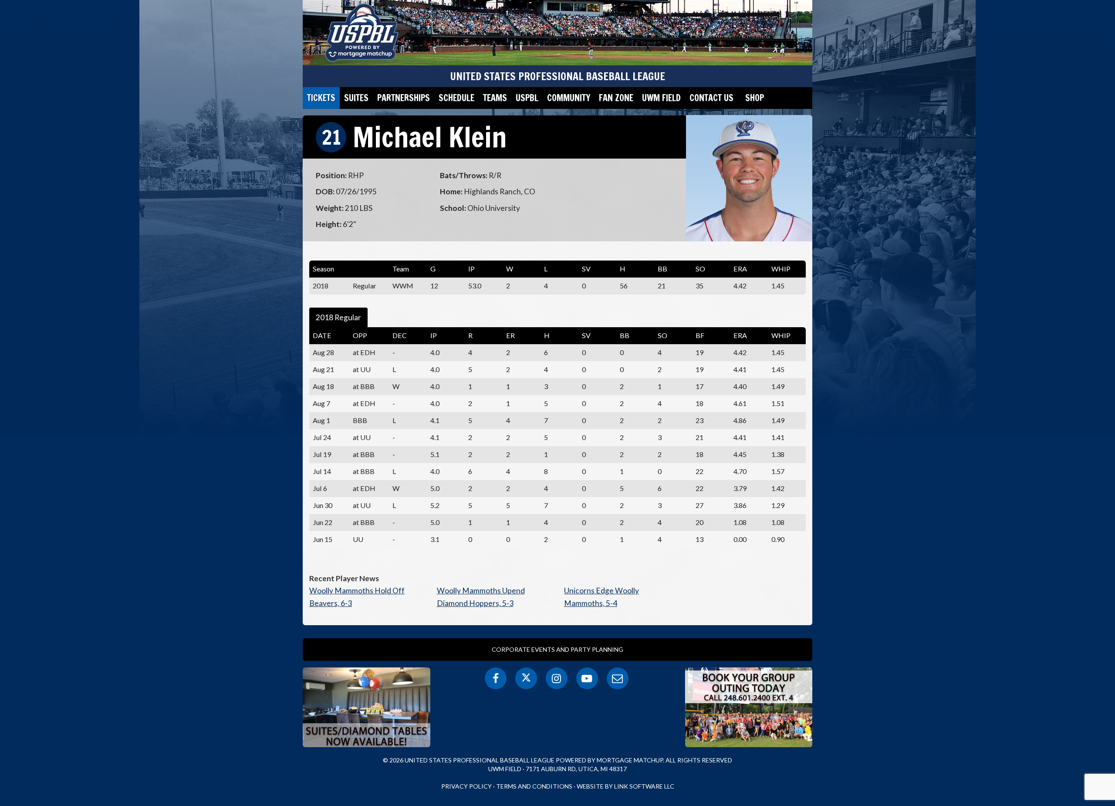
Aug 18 (323, 386)
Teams (495, 97)
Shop (754, 97)
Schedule (456, 97)
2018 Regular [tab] (338, 317)
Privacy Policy (466, 786)
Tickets (321, 97)
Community (568, 97)
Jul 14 (322, 471)
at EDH (364, 488)
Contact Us (711, 97)
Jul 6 (320, 488)
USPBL (527, 97)
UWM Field (661, 97)
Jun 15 (322, 539)
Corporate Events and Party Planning (557, 649)
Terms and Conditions (534, 786)
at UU (362, 369)
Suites (356, 97)
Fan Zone (616, 97)
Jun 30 (322, 505)
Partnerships (403, 97)
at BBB (364, 386)
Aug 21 (323, 369)
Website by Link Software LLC (625, 786)
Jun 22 (322, 522)
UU (358, 539)
